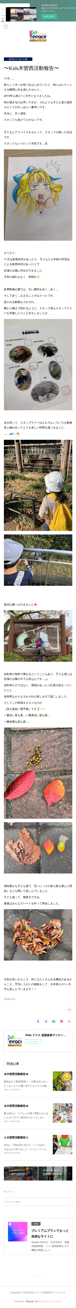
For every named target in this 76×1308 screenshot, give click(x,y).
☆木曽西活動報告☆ (16, 1137)
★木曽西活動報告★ (16, 1074)
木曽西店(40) (9, 999)
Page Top (38, 1276)
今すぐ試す (49, 16)
